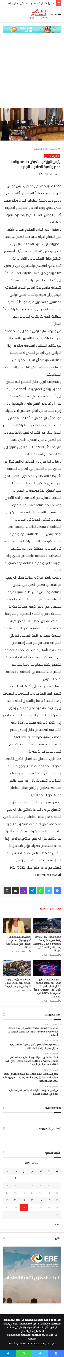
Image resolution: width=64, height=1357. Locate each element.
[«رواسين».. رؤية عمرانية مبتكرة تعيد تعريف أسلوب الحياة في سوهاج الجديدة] (17, 968)
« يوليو (57, 1224)
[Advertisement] (32, 70)
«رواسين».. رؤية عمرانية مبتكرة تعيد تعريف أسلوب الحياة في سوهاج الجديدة (17, 983)
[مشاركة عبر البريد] (15, 890)
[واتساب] (40, 890)
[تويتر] (48, 890)
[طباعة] (7, 890)
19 (40, 1200)
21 (23, 1200)
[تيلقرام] (32, 890)
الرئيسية (54, 149)
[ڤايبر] (23, 890)
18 (48, 1200)
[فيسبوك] (57, 890)
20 (32, 1200)
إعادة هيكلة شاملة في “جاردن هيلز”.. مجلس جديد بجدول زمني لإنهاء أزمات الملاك (18, 942)
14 (23, 1193)
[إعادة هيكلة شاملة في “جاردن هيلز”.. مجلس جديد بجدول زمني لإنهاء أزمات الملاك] (17, 925)
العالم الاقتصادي (39, 149)
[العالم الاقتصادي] (38, 14)
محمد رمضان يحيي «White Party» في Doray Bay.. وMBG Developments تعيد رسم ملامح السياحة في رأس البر (47, 944)
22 (15, 1200)
